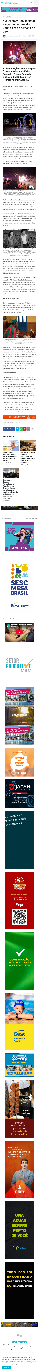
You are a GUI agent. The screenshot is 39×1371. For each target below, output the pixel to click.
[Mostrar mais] (32, 429)
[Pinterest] (25, 429)
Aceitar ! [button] (6, 1367)
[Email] (28, 429)
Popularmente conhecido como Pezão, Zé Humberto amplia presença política (10, 456)
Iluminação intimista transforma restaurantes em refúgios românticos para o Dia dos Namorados (27, 457)
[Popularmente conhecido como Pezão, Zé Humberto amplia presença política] (11, 445)
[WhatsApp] (21, 429)
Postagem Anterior (7, 518)
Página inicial (7, 17)
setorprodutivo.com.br (18, 17)
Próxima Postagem (31, 518)
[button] (2, 2)
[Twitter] (17, 429)
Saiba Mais (14, 1365)
